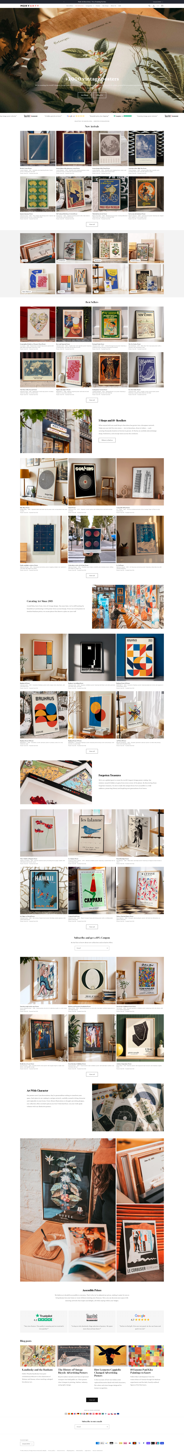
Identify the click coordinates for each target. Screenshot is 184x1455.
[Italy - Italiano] (81, 1414)
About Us (99, 95)
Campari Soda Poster (74, 916)
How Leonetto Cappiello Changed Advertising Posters (107, 1372)
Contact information (98, 1450)
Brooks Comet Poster (26, 168)
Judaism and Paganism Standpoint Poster (79, 1006)
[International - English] (66, 1414)
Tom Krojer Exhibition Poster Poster (126, 1006)
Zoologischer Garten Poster (99, 389)
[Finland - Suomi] (106, 1414)
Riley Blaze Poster (25, 507)
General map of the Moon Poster (101, 168)
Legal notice (88, 1450)
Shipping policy (70, 1450)
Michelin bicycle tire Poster (99, 214)
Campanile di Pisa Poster (123, 507)
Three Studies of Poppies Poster (28, 858)
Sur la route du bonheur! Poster (137, 214)
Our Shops (84, 95)
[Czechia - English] (112, 1414)
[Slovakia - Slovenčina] (115, 1414)
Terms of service (61, 1450)
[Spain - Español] (69, 1414)
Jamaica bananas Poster (26, 214)
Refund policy (79, 1450)
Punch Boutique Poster (122, 858)
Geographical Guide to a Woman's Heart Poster (33, 344)
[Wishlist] (158, 6)
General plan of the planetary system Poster (68, 168)
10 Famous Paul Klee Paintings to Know (141, 1371)
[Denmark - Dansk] (100, 1414)
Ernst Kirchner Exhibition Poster (77, 1064)
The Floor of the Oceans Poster (28, 389)
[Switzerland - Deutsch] (96, 1414)
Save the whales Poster (135, 389)
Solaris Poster (72, 507)
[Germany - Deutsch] (78, 1414)
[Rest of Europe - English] (118, 1414)
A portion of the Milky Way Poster (138, 168)
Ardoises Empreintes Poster (124, 1064)
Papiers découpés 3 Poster (63, 389)
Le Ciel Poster (120, 565)
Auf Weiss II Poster (121, 740)
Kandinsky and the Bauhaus (37, 1369)
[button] (90, 6)
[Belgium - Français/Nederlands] (87, 1414)
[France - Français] (75, 1414)
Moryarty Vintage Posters (30, 1450)
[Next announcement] (120, 2)
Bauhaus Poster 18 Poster (27, 740)
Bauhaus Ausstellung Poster (75, 683)
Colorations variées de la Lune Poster (78, 565)
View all (92, 224)
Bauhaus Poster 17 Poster (75, 740)
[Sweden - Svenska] (103, 1414)
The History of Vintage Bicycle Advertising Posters (72, 1371)
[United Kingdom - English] (90, 1414)
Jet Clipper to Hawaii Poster (27, 916)
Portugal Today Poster (98, 344)
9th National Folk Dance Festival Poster (66, 214)
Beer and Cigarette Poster (63, 344)
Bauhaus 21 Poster (25, 683)
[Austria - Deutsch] (93, 1414)
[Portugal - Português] (72, 1414)
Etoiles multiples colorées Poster (29, 565)
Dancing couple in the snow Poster (29, 1006)
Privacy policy (51, 1450)
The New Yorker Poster (135, 344)
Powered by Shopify (41, 1450)
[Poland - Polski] (109, 1414)
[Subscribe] (107, 948)
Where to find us (107, 440)
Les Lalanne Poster (73, 858)
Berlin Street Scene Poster (27, 1064)
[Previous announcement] (64, 2)
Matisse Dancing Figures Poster (124, 916)
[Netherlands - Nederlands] (84, 1414)
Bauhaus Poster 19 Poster (123, 683)
